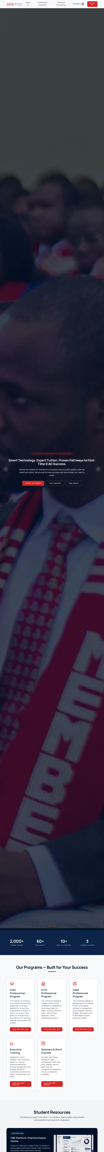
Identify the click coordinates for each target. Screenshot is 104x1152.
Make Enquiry (75, 488)
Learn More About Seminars (50, 1084)
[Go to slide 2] (48, 925)
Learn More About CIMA (83, 1029)
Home (19, 4)
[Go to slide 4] (55, 925)
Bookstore (77, 4)
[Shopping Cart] (83, 4)
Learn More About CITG (52, 1029)
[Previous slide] (5, 469)
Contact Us (92, 4)
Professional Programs (42, 4)
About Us (27, 4)
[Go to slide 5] (57, 925)
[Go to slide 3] (52, 925)
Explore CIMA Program (32, 488)
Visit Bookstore (55, 488)
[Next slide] (98, 469)
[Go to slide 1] (46, 925)
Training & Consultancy (61, 4)
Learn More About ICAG (20, 1029)
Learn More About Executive (18, 1084)
